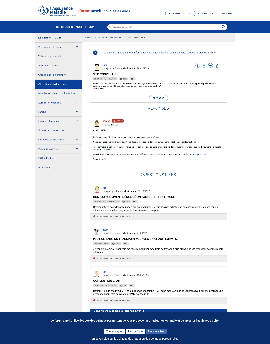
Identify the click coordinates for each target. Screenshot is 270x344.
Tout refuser (135, 331)
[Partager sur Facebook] (197, 65)
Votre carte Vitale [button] (48, 65)
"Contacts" (106, 149)
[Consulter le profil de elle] (97, 192)
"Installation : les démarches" (194, 154)
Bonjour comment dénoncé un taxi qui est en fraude (134, 197)
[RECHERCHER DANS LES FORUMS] (223, 27)
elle (104, 188)
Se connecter (205, 13)
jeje (104, 271)
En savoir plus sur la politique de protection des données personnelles (135, 338)
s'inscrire (226, 13)
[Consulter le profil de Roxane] (97, 126)
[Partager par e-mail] (210, 65)
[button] (135, 16)
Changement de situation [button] (52, 74)
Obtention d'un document (105, 79)
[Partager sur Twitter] (204, 65)
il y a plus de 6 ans (110, 125)
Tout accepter (114, 331)
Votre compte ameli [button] (49, 56)
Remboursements (101, 244)
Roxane (106, 121)
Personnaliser (156, 331)
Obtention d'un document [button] (52, 84)
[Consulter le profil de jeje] (97, 276)
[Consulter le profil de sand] (97, 69)
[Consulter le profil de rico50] (97, 234)
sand (104, 65)
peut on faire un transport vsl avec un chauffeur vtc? (135, 239)
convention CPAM (106, 280)
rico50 (105, 230)
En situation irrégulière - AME (106, 202)
